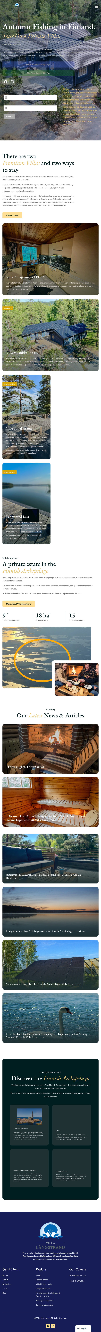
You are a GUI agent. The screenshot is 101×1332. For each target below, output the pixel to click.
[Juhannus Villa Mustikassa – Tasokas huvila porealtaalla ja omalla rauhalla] (50, 858)
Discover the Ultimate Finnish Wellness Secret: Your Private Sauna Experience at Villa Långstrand (46, 818)
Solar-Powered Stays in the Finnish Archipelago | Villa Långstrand (43, 984)
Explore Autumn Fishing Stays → (38, 64)
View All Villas (12, 215)
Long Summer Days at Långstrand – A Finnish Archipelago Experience (46, 931)
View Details (15, 296)
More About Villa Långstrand (18, 604)
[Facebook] (5, 82)
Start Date (8, 92)
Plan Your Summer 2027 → (38, 73)
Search (9, 116)
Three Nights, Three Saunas (25, 767)
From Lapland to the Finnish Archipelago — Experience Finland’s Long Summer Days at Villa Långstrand (46, 1035)
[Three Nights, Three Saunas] (50, 749)
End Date (8, 103)
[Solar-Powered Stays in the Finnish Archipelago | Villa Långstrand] (50, 965)
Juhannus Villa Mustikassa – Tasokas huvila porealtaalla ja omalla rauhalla (43, 876)
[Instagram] (12, 82)
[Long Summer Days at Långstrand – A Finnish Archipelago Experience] (50, 912)
